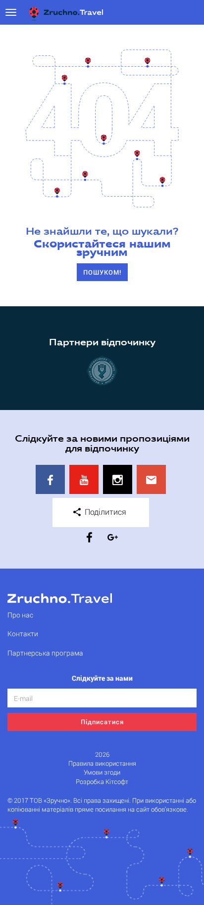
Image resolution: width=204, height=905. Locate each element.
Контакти (22, 633)
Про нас (20, 614)
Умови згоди (102, 772)
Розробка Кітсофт (102, 782)
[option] (102, 370)
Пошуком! (102, 272)
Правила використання (102, 763)
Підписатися (102, 721)
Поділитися (104, 511)
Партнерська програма (45, 653)
